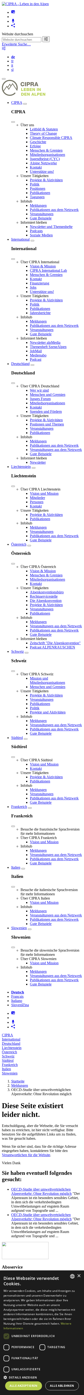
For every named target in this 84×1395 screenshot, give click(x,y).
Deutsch (17, 992)
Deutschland (20, 364)
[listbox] (72, 1276)
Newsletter (38, 462)
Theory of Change (43, 133)
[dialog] (42, 1332)
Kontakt (36, 167)
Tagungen (37, 197)
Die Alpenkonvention (46, 601)
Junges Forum (40, 399)
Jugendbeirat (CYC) (45, 159)
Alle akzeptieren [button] (23, 1386)
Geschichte (38, 142)
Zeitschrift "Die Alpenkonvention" (55, 643)
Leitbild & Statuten (44, 129)
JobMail (36, 351)
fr (12, 61)
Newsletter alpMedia (45, 343)
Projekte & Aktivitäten (46, 180)
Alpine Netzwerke (43, 163)
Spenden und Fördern (46, 412)
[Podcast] (13, 21)
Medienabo (38, 355)
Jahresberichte (40, 313)
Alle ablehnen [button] (62, 1386)
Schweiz (17, 651)
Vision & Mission (43, 266)
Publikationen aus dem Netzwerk (54, 210)
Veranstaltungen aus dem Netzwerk (56, 450)
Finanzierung (39, 283)
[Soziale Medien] (13, 26)
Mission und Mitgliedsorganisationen (47, 680)
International (20, 239)
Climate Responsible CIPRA (51, 138)
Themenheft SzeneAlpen (48, 347)
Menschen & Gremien (46, 150)
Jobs (33, 287)
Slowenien (19, 928)
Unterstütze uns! (42, 172)
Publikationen (40, 193)
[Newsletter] (13, 12)
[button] (42, 1377)
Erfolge (35, 146)
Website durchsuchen (17, 34)
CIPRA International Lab (48, 270)
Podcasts (36, 231)
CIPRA (16, 103)
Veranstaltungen (41, 214)
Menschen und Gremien (47, 395)
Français (17, 996)
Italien (15, 867)
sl (12, 70)
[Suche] (46, 39)
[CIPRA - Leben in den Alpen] (25, 4)
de (13, 57)
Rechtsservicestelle (44, 596)
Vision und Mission (44, 493)
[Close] (13, 122)
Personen (36, 502)
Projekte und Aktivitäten (48, 712)
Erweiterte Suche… (16, 44)
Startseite (17, 1081)
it (12, 65)
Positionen (37, 189)
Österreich (18, 544)
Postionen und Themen (47, 424)
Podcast (35, 359)
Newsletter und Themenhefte (51, 227)
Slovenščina (20, 1005)
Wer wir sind (39, 390)
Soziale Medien (41, 235)
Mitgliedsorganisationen (47, 155)
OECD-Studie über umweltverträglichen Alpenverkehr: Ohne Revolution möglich (41, 1191)
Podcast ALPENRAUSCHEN (52, 647)
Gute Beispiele (41, 218)
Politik (34, 184)
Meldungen (38, 205)
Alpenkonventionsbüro (47, 592)
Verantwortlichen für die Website (26, 1155)
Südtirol (17, 738)
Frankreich (19, 807)
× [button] (78, 1276)
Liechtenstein (21, 467)
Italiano (16, 1001)
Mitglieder (37, 498)
